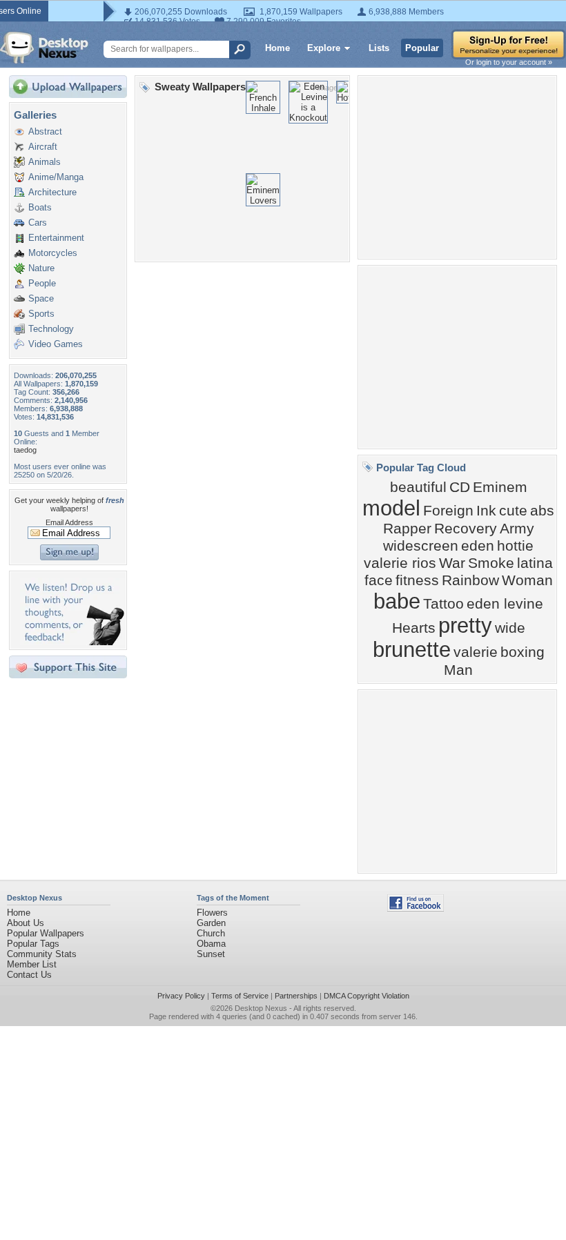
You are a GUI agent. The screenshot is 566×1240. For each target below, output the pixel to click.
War (452, 563)
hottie (515, 546)
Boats (40, 207)
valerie (475, 652)
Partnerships (296, 996)
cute (513, 510)
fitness (417, 580)
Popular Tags (33, 943)
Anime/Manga (56, 177)
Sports (41, 313)
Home (277, 48)
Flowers (212, 912)
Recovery (465, 528)
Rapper (407, 528)
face (378, 580)
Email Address (69, 522)
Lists (379, 48)
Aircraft (42, 146)
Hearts (414, 628)
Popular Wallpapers (45, 933)
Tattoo (443, 604)
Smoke (491, 563)
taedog (25, 450)
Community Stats (42, 954)
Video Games (55, 344)
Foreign (448, 510)
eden (477, 546)
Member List (32, 964)
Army (517, 528)
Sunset (211, 954)
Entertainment (56, 238)
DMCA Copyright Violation (366, 996)
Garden (211, 923)
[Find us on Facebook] (415, 908)
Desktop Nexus (261, 1008)
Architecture (52, 192)
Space (41, 298)
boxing (522, 652)
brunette (412, 649)
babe (396, 601)
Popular (422, 48)
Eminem (500, 487)
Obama (211, 943)
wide (510, 628)
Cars (37, 222)
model (391, 508)
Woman (527, 580)
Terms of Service (240, 996)
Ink (486, 510)
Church (211, 933)
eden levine (505, 604)
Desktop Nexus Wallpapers (44, 47)
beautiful (418, 487)
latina (535, 563)
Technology (51, 329)
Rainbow (470, 580)
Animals (44, 162)
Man (458, 670)
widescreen (420, 546)
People (42, 283)
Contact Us (29, 975)
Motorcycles (52, 253)
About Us (25, 923)
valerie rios (400, 563)
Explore (323, 48)
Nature (41, 268)
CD (459, 487)
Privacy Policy (181, 996)
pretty (465, 625)
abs (542, 510)
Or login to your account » (508, 62)
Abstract (45, 131)
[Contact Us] (72, 642)
